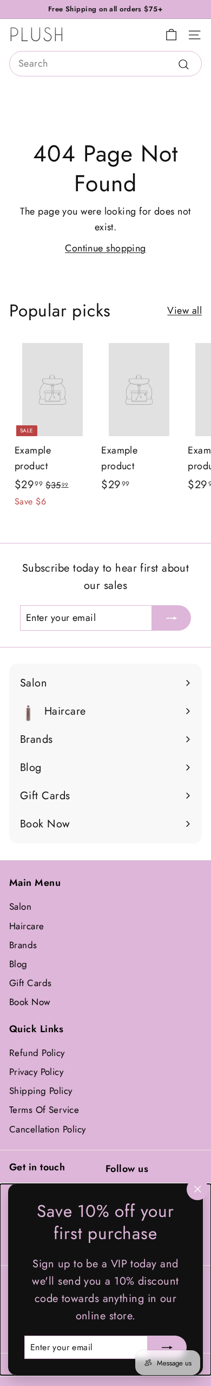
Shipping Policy (40, 1090)
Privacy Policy (36, 1071)
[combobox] (105, 63)
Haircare (26, 925)
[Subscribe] (167, 1347)
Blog (18, 963)
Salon (20, 906)
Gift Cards (30, 982)
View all (184, 310)
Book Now (30, 1001)
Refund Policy (37, 1052)
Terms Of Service (44, 1109)
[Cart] (171, 35)
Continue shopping (105, 248)
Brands (23, 944)
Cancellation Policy (47, 1129)
